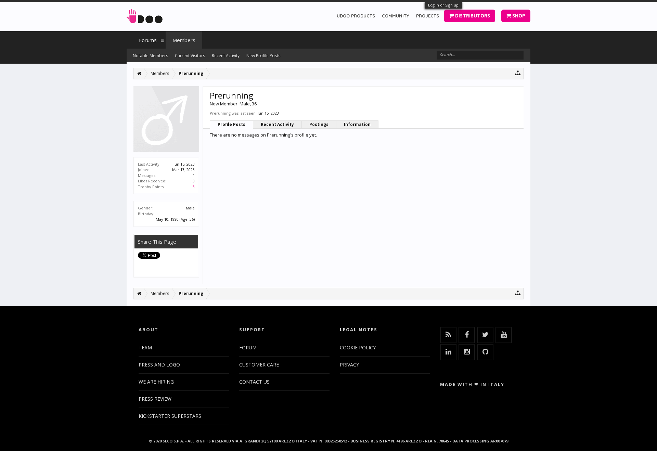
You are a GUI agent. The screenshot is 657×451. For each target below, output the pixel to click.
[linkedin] (448, 352)
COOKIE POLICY (358, 347)
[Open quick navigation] (518, 72)
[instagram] (467, 352)
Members (183, 40)
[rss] (448, 335)
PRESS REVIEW (155, 399)
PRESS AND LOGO (159, 364)
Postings (318, 124)
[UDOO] (145, 15)
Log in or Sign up (443, 5)
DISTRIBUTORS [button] (472, 15)
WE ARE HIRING (156, 381)
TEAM (145, 347)
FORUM (248, 347)
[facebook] (467, 335)
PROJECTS (427, 15)
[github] (485, 352)
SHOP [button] (518, 15)
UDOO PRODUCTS (356, 15)
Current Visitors (190, 56)
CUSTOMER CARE (259, 364)
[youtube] (503, 335)
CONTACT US (254, 381)
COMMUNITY (395, 15)
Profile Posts (231, 124)
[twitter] (485, 335)
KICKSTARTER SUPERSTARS (170, 416)
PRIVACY (349, 364)
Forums (148, 40)
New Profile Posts (263, 56)
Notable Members (150, 56)
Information (357, 124)
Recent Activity (277, 124)
